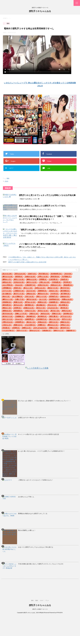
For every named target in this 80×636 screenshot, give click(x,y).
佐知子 (32, 274)
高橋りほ (18, 325)
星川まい (55, 311)
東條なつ (53, 328)
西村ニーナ (41, 296)
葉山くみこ (54, 319)
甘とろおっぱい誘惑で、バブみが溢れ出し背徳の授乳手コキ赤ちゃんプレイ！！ (44, 401)
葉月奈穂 (65, 291)
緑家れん (26, 328)
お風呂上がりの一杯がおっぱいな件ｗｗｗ (32, 417)
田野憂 (43, 279)
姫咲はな (7, 282)
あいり (43, 299)
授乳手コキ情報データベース (40, 609)
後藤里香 (71, 330)
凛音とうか (18, 279)
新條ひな (65, 322)
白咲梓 (17, 308)
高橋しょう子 (20, 313)
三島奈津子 (30, 285)
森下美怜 (65, 293)
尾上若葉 (63, 305)
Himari (18, 319)
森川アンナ (18, 293)
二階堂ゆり (18, 291)
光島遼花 (46, 330)
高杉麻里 (31, 316)
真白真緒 (41, 305)
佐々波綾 (7, 293)
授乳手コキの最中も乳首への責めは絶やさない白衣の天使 (27, 262)
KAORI (54, 293)
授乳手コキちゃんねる (40, 11)
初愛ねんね (67, 299)
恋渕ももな (40, 288)
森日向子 (65, 328)
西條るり (56, 313)
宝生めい (53, 291)
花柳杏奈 (42, 291)
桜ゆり (6, 296)
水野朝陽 (7, 288)
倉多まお (45, 313)
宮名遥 (6, 328)
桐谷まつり (52, 288)
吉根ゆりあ (30, 276)
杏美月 (17, 288)
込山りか (31, 291)
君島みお (31, 293)
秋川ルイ (41, 308)
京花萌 (15, 328)
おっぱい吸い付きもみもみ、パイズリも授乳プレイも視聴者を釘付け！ (41, 451)
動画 (8, 178)
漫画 (32, 600)
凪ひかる (7, 274)
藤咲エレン (7, 299)
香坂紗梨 (68, 285)
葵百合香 (7, 305)
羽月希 (67, 282)
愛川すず (65, 288)
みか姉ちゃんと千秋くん (26, 497)
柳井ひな (66, 311)
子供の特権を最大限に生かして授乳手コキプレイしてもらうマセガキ (40, 564)
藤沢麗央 (29, 305)
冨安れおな (34, 330)
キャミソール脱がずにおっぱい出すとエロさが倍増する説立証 (38, 434)
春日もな (18, 305)
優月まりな (7, 276)
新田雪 (18, 276)
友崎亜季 (29, 319)
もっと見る (6, 333)
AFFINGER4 (59, 612)
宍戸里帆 (66, 276)
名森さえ (34, 313)
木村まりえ (30, 311)
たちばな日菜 (8, 330)
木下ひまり (65, 316)
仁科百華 (53, 279)
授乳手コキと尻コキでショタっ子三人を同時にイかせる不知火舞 (47, 195)
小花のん (7, 325)
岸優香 (41, 325)
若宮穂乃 (53, 296)
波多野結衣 (54, 299)
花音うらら (21, 330)
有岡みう (65, 325)
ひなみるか (52, 308)
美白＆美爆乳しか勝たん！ (27, 530)
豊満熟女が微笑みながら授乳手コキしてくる (32, 513)
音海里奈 (7, 302)
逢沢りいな (31, 282)
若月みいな (43, 311)
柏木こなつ (7, 319)
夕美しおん (44, 282)
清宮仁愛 (53, 316)
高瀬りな (18, 302)
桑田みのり (43, 293)
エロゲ (41, 600)
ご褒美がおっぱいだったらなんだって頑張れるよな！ (35, 480)
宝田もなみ (20, 274)
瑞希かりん (58, 330)
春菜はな (65, 302)
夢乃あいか (30, 302)
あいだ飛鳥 (17, 296)
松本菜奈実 (56, 274)
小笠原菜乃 (41, 319)
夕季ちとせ (43, 276)
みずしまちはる (40, 328)
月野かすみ (7, 322)
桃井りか (53, 322)
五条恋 (64, 279)
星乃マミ (66, 319)
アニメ (47, 600)
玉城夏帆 (19, 316)
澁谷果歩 (68, 313)
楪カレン (28, 288)
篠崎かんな (31, 279)
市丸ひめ (52, 305)
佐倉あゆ (65, 296)
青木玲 (64, 308)
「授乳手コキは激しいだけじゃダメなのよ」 (38, 230)
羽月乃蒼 (43, 274)
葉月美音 (42, 316)
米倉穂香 (53, 302)
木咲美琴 (19, 322)
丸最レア (19, 299)
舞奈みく (7, 308)
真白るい (31, 322)
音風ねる (42, 322)
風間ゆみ (7, 311)
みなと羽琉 (7, 285)
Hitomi (18, 285)
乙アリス (7, 291)
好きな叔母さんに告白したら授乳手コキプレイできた (42, 206)
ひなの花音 (30, 325)
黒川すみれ (7, 313)
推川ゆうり (7, 316)
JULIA (6, 181)
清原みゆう (55, 285)
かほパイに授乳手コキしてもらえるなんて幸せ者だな (35, 547)
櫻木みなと (52, 325)
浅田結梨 (18, 311)
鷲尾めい (7, 279)
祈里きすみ (43, 285)
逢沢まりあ (31, 299)
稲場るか (42, 302)
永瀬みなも (28, 308)
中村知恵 (56, 282)
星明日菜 (55, 276)
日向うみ (29, 296)
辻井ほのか (18, 282)
